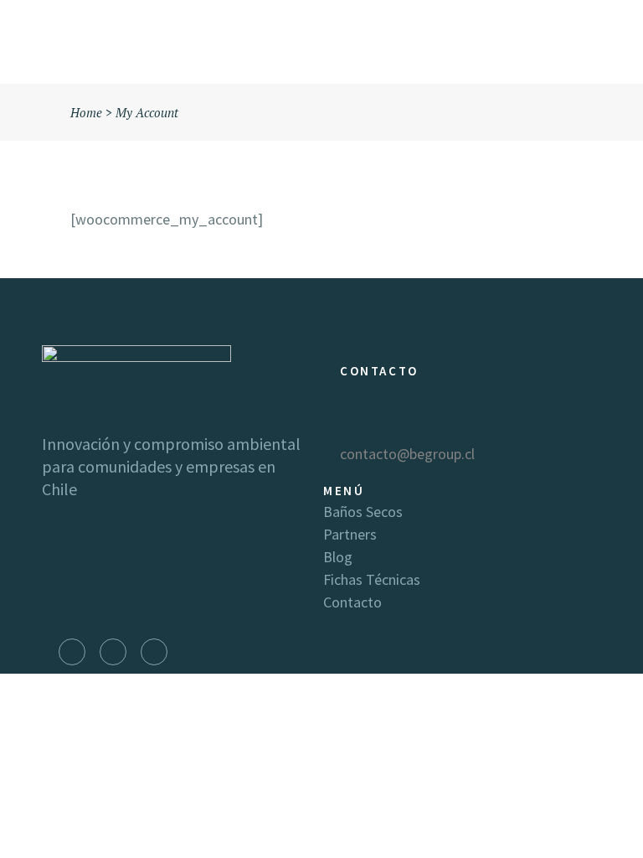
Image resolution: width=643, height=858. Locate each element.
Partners (350, 534)
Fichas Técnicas (371, 579)
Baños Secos (363, 511)
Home (86, 112)
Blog (337, 556)
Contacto (352, 602)
